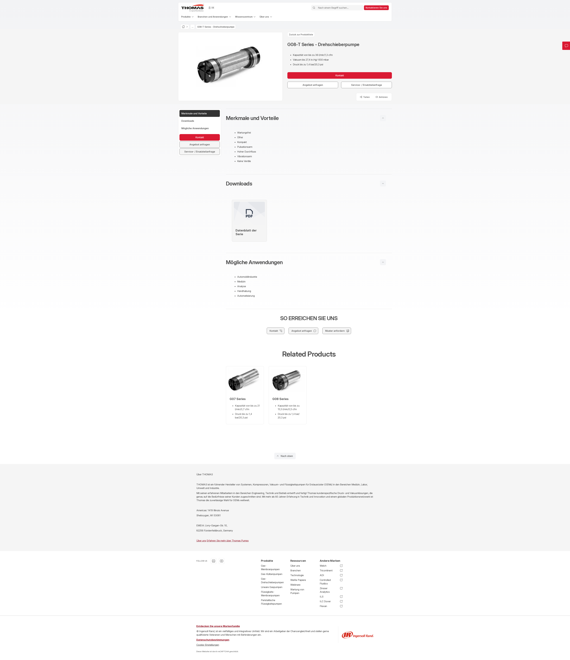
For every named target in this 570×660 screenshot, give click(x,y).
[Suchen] (314, 7)
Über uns (201, 540)
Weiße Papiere (298, 579)
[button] (309, 118)
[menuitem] (187, 16)
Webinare (295, 584)
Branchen (295, 570)
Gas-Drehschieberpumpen (272, 580)
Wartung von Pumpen (297, 591)
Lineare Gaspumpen (271, 587)
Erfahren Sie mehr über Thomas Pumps (228, 540)
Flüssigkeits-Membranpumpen (270, 593)
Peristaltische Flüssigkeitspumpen (271, 602)
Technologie (297, 575)
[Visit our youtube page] (221, 561)
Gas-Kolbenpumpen (271, 574)
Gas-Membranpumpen (270, 567)
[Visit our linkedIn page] (213, 561)
